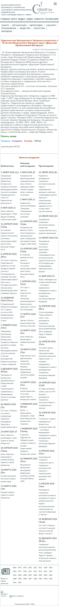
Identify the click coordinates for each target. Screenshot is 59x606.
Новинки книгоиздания (27, 164)
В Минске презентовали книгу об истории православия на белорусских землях (28, 394)
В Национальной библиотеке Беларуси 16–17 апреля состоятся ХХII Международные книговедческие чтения (9, 312)
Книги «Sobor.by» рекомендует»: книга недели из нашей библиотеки (9, 439)
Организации (19, 25)
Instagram (17, 141)
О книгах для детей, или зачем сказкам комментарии (8, 478)
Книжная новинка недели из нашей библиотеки (7, 495)
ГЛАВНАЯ (5, 19)
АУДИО (29, 19)
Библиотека (7, 166)
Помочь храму (8, 136)
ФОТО (14, 19)
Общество (25, 28)
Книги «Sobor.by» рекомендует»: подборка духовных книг (27, 341)
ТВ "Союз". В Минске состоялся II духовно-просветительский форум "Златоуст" (47, 530)
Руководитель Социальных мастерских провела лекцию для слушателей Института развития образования (48, 226)
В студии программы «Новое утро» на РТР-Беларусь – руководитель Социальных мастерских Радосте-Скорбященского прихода (47, 398)
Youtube (28, 141)
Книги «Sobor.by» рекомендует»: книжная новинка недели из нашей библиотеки (7, 459)
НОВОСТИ (39, 19)
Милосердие (36, 25)
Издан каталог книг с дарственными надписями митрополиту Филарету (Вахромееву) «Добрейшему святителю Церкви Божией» (28, 367)
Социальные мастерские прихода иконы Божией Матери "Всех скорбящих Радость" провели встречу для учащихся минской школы (47, 553)
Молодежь (6, 31)
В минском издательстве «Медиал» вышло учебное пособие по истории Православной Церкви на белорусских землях (28, 444)
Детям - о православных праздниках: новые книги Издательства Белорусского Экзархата (28, 417)
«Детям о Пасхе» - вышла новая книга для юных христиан (27, 323)
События (51, 25)
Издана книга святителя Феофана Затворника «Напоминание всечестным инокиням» (28, 210)
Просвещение (8, 28)
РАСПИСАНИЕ (52, 19)
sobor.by (34, 132)
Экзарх (5, 25)
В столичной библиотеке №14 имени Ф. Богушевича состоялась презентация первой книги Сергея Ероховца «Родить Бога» (9, 239)
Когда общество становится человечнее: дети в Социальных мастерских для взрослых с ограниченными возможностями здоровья (46, 468)
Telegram (5, 141)
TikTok (37, 141)
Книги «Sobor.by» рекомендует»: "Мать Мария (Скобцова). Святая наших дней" (9, 215)
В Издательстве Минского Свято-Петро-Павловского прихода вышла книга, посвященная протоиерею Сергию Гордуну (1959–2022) (28, 236)
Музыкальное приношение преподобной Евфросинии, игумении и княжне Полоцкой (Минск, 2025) (27, 473)
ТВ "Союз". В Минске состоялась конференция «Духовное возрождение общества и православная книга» (9, 419)
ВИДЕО (21, 19)
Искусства (39, 28)
